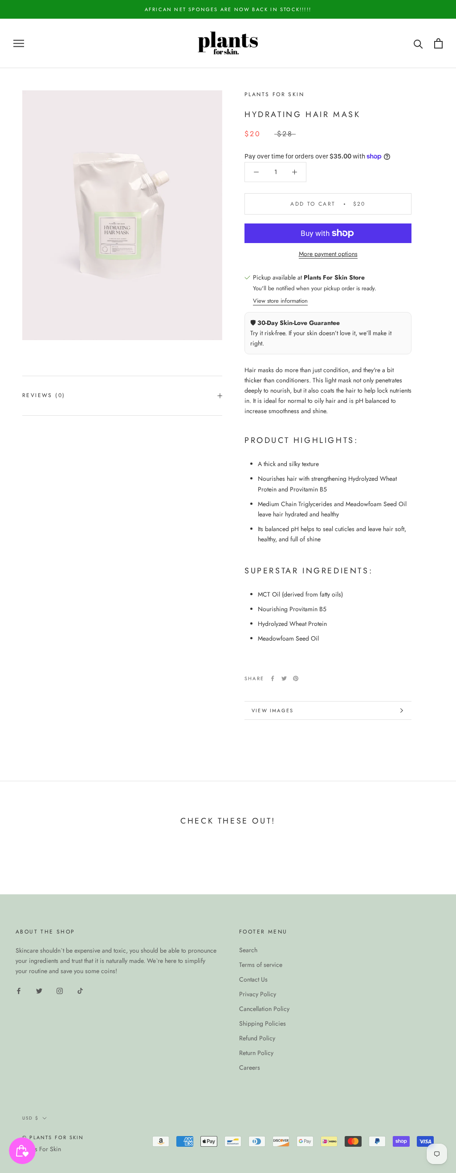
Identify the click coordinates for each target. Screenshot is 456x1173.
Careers (249, 1067)
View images (272, 710)
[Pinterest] (295, 678)
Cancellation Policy (264, 1008)
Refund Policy (257, 1038)
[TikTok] (80, 990)
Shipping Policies (262, 1023)
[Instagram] (60, 990)
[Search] (418, 43)
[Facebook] (272, 678)
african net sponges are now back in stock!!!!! (228, 9)
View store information (280, 300)
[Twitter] (284, 678)
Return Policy (256, 1052)
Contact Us (253, 979)
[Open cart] (438, 43)
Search (248, 950)
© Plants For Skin (53, 1137)
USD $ (30, 1118)
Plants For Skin (41, 1149)
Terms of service (260, 964)
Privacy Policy (257, 994)
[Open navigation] (18, 43)
